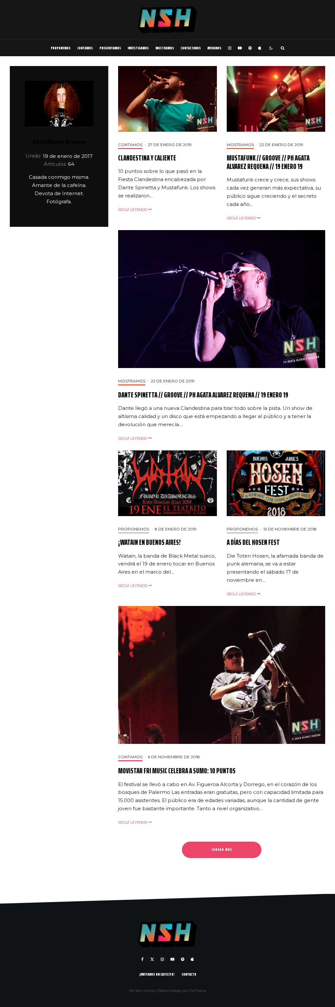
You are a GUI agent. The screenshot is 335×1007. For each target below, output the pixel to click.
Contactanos (191, 48)
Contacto (189, 974)
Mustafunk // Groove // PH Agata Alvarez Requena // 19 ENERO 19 (268, 162)
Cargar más (221, 849)
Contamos (85, 48)
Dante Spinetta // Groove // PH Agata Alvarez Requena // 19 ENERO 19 (203, 395)
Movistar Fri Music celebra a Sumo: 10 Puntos (177, 771)
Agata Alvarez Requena (59, 141)
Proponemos (61, 48)
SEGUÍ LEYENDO (133, 209)
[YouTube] (240, 48)
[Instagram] (230, 48)
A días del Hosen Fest (253, 542)
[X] (152, 959)
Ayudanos (214, 48)
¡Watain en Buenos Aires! (149, 542)
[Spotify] (250, 48)
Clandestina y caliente (147, 158)
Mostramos (164, 48)
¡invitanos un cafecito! (156, 974)
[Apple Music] (259, 48)
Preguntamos (110, 48)
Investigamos (138, 48)
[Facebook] (142, 959)
